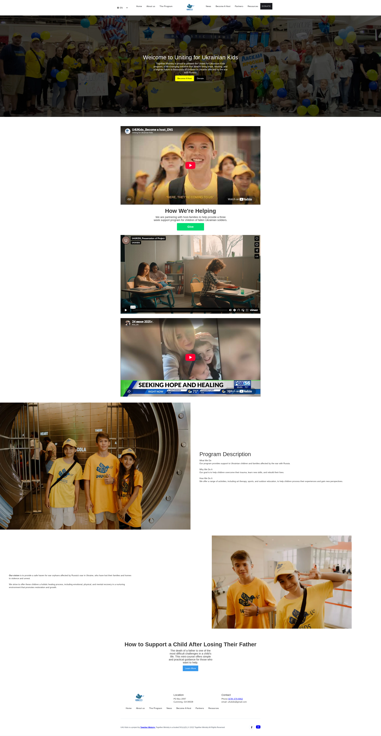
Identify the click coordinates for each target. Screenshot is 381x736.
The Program (166, 6)
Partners (239, 6)
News (208, 6)
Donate (266, 6)
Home (139, 6)
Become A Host (223, 6)
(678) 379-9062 (235, 699)
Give (190, 226)
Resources (253, 6)
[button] (120, 7)
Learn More (190, 668)
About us (150, 6)
